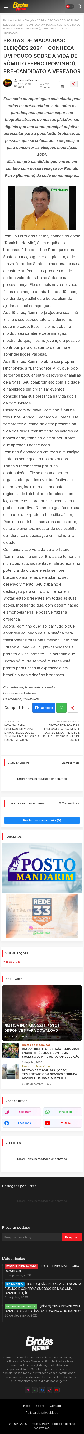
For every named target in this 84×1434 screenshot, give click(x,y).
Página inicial (12, 20)
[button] (70, 6)
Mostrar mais (70, 762)
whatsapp (65, 1111)
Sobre (40, 1406)
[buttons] (27, 1390)
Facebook (46, 707)
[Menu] (6, 6)
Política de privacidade (42, 1412)
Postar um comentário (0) (42, 820)
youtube (65, 1123)
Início (27, 1406)
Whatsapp (61, 708)
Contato (55, 1406)
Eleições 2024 (34, 20)
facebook (24, 1123)
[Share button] (73, 708)
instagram (24, 1111)
